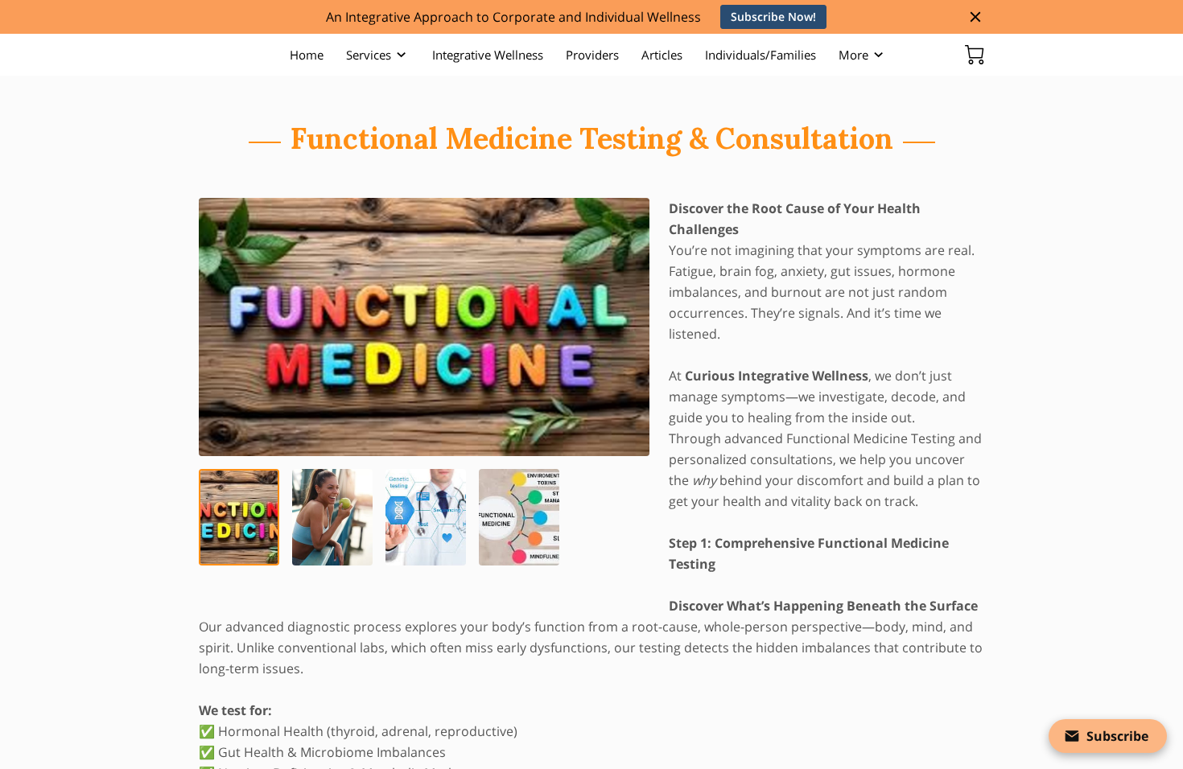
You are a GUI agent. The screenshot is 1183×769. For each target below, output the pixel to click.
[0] (974, 54)
